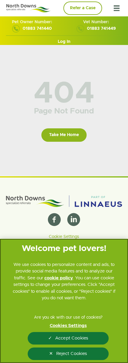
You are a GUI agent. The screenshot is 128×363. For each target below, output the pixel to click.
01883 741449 (101, 29)
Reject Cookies (71, 353)
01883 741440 (37, 29)
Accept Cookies (71, 338)
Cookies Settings (68, 325)
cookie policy (58, 278)
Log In (64, 42)
